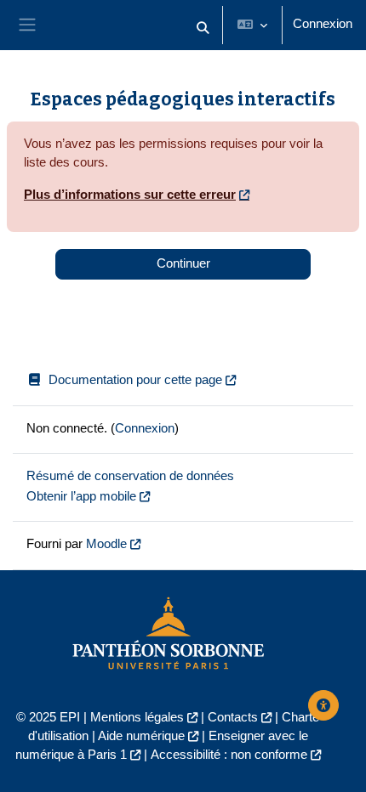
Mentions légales (137, 717)
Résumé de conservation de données (130, 476)
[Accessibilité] (323, 705)
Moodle (106, 544)
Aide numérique (141, 736)
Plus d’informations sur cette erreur (130, 194)
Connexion (322, 24)
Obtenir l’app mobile (81, 496)
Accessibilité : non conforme (229, 754)
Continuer (183, 263)
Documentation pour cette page (135, 380)
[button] (202, 28)
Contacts (233, 717)
